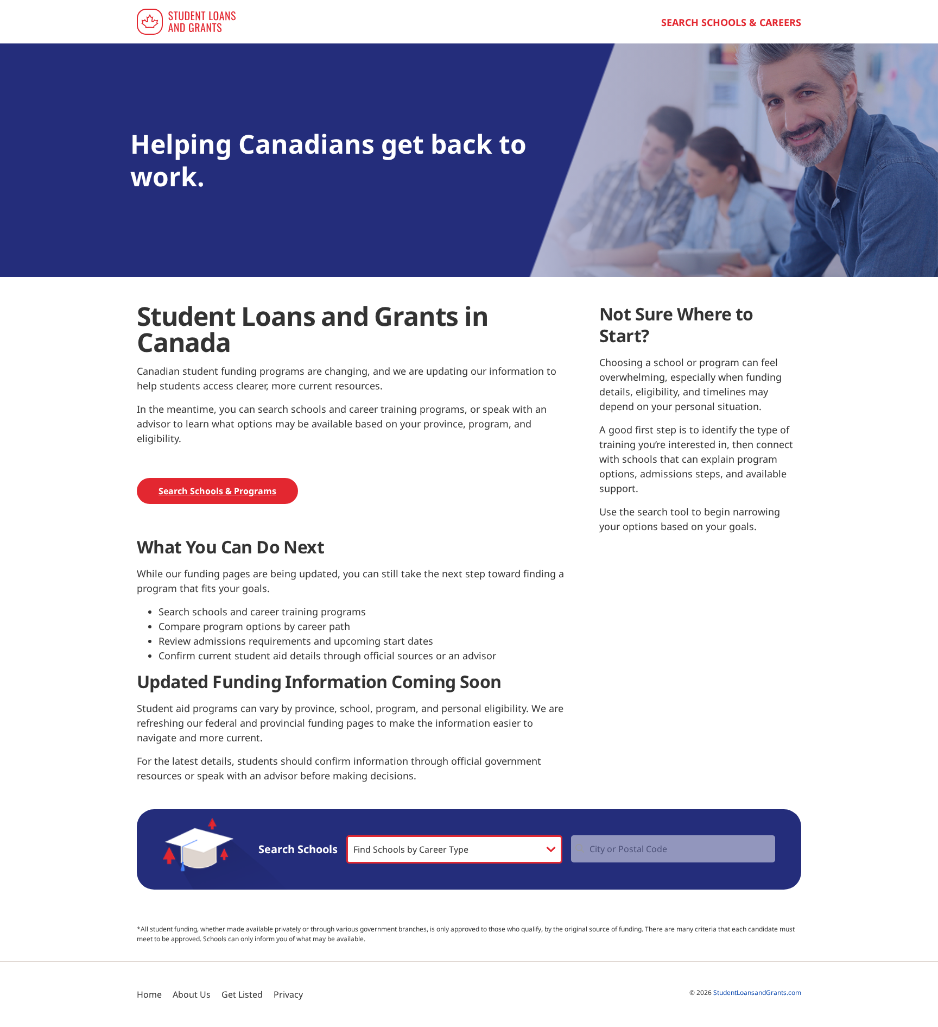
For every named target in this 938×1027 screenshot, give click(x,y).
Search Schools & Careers (731, 22)
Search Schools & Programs (217, 491)
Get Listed (242, 994)
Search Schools (298, 849)
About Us (192, 994)
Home (149, 994)
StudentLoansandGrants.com (757, 992)
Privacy (288, 994)
